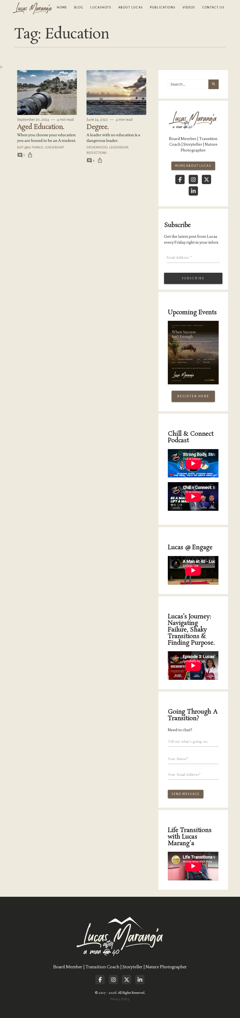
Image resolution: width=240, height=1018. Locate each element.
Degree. (97, 127)
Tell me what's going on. (188, 741)
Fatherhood (96, 147)
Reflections (96, 153)
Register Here (193, 396)
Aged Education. (40, 127)
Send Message (186, 794)
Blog (79, 7)
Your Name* (178, 759)
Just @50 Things (30, 147)
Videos (189, 7)
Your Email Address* (184, 774)
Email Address (179, 257)
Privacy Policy (120, 999)
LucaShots (100, 7)
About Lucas (130, 7)
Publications (163, 7)
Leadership (54, 147)
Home (62, 7)
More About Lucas (193, 165)
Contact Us (213, 7)
